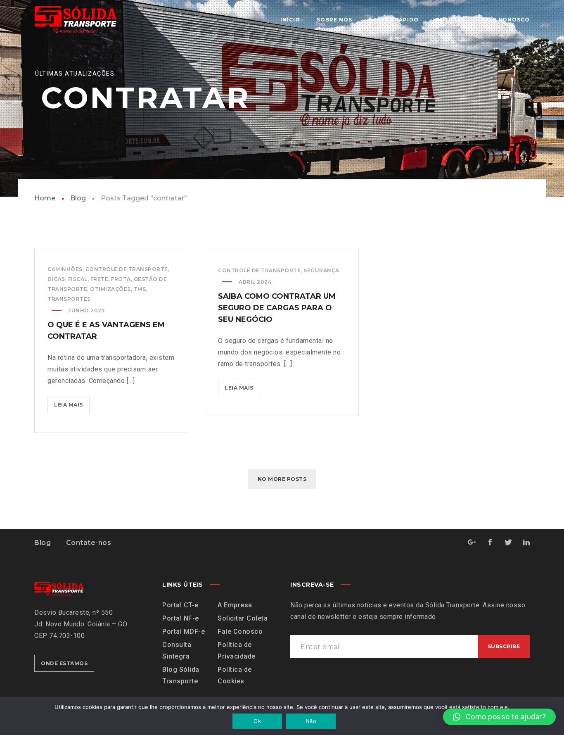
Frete (99, 279)
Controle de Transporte (126, 269)
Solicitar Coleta (243, 618)
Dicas (56, 279)
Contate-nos (88, 543)
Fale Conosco (240, 631)
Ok (257, 721)
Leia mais (72, 402)
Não (311, 721)
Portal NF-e (180, 618)
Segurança (321, 270)
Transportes (69, 299)
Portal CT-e (180, 605)
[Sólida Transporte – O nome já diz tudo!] (75, 20)
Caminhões (65, 269)
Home (44, 198)
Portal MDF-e (183, 631)
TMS (140, 289)
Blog (78, 198)
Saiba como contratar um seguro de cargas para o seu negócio (277, 308)
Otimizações (110, 289)
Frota (121, 279)
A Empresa (235, 605)
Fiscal (78, 279)
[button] (499, 717)
